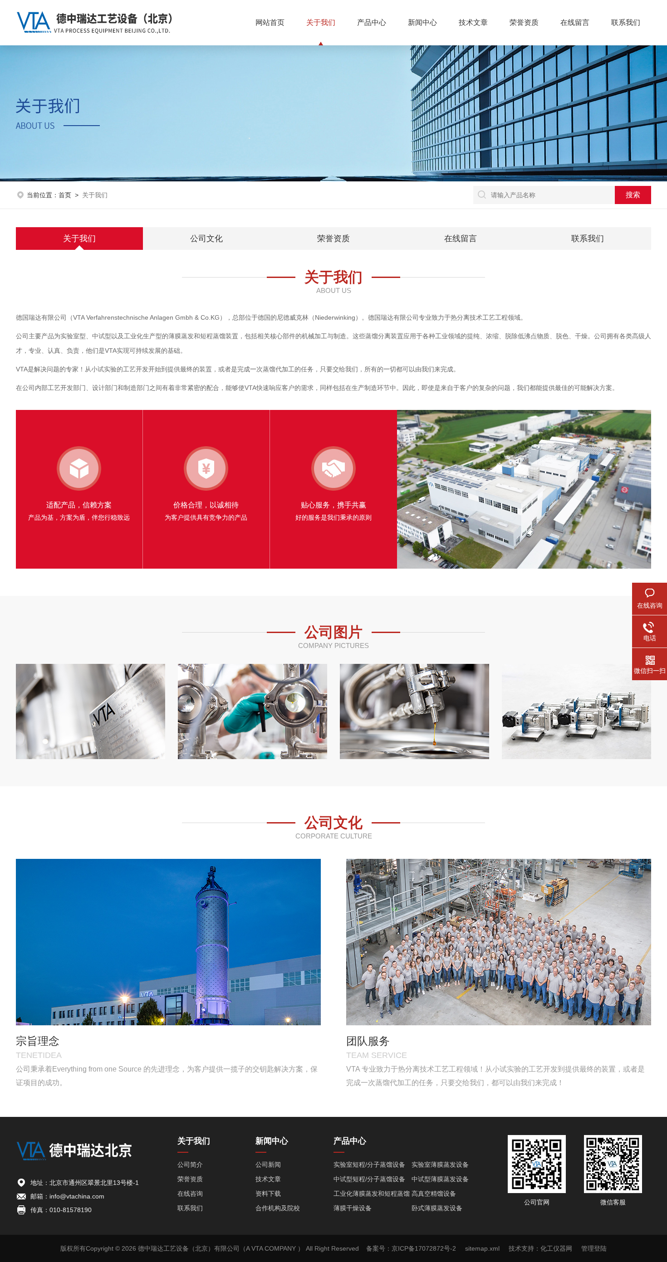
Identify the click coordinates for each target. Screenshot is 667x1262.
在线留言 (574, 22)
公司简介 (190, 1164)
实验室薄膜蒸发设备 (440, 1164)
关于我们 (320, 22)
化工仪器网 (556, 1248)
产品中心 (371, 22)
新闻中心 (422, 22)
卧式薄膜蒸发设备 (437, 1208)
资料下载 (268, 1193)
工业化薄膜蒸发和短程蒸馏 (372, 1193)
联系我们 (625, 22)
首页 (65, 195)
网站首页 (269, 22)
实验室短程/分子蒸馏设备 (369, 1164)
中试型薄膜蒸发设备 (440, 1179)
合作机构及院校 (277, 1208)
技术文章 (473, 22)
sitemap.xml (482, 1248)
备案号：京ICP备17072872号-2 (411, 1248)
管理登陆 (594, 1248)
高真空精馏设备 (434, 1193)
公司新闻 (268, 1164)
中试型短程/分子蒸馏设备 (369, 1179)
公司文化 (206, 238)
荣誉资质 (524, 22)
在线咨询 (190, 1193)
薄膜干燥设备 (353, 1208)
